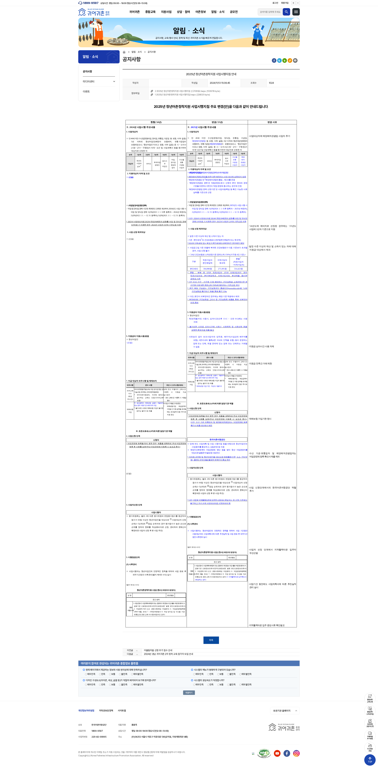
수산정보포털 (370, 750)
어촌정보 (200, 12)
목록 (211, 640)
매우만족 (91, 674)
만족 (103, 674)
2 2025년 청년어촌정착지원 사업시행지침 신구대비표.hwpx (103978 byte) (187, 91)
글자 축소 (298, 3)
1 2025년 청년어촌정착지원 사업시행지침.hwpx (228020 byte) (182, 94)
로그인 (275, 3)
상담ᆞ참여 (183, 12)
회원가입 (285, 3)
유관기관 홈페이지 (281, 710)
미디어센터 (88, 81)
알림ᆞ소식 (217, 12)
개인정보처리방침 (86, 710)
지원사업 (166, 12)
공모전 (234, 12)
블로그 (284, 60)
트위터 (279, 60)
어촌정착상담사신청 (370, 725)
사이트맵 (122, 710)
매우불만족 (138, 674)
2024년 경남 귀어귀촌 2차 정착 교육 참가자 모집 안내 (168, 654)
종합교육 (150, 12)
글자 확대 (293, 3)
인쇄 (295, 60)
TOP (370, 762)
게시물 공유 (290, 60)
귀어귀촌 (134, 12)
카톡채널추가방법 (370, 738)
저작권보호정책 (106, 710)
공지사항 (87, 71)
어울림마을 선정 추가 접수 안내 (158, 650)
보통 (113, 674)
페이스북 (274, 60)
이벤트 (86, 91)
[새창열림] (277, 756)
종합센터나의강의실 (370, 713)
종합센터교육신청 (370, 701)
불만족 (124, 674)
